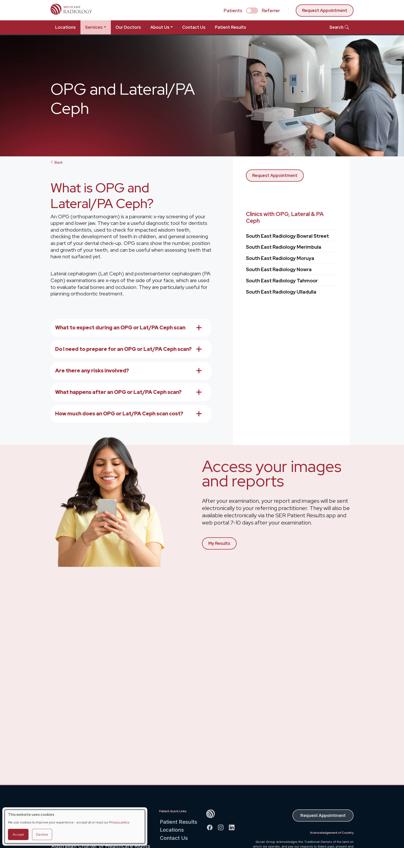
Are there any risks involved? (92, 370)
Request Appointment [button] (323, 815)
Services (94, 27)
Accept (18, 834)
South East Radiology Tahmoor (282, 280)
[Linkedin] (233, 827)
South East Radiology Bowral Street (287, 236)
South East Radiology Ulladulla (281, 292)
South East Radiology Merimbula (283, 247)
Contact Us (194, 27)
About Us (160, 27)
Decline (42, 834)
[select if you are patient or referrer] (252, 10)
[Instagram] (222, 827)
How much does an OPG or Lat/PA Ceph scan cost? (119, 413)
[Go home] (222, 813)
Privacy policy (119, 822)
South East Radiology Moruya (280, 258)
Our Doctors (128, 27)
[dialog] (75, 826)
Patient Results (230, 27)
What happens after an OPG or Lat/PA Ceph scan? (118, 392)
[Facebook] (211, 827)
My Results (219, 543)
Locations (65, 27)
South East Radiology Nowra (279, 269)
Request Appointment (324, 10)
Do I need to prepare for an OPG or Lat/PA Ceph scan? (123, 349)
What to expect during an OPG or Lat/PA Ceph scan (120, 327)
